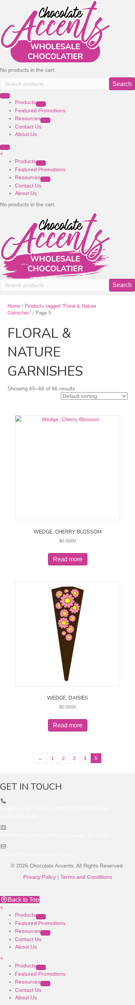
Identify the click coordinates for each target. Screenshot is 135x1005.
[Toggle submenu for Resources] (45, 120)
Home (14, 306)
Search (122, 84)
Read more (67, 559)
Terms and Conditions (86, 877)
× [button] (1, 154)
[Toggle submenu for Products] (41, 104)
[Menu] (5, 95)
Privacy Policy (39, 877)
